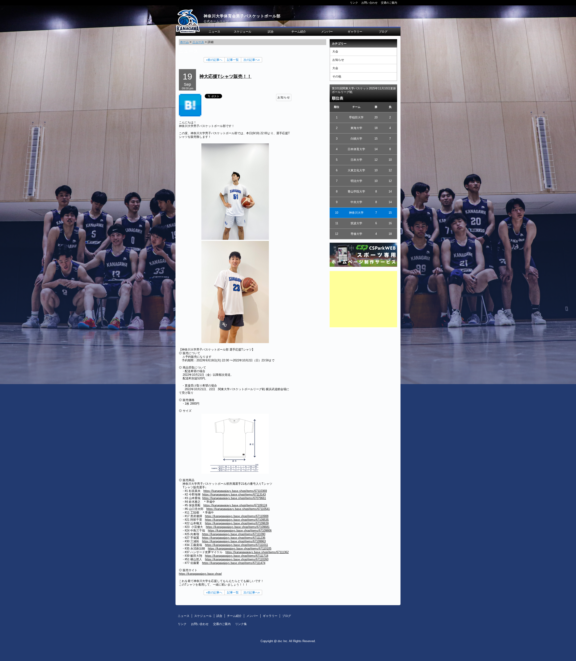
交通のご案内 (389, 2)
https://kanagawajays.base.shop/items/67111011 (236, 545)
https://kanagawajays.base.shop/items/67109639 (237, 523)
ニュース (214, 31)
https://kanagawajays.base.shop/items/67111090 (233, 534)
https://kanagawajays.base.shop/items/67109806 (240, 530)
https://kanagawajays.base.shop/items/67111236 (233, 537)
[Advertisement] (363, 299)
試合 (271, 31)
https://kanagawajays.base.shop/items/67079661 (234, 498)
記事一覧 (233, 59)
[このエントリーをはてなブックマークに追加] (190, 115)
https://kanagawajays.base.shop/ (200, 573)
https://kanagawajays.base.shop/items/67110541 (238, 509)
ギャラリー (355, 31)
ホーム (184, 42)
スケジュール (242, 31)
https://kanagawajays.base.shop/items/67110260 (236, 559)
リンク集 (241, 624)
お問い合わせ (369, 2)
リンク (354, 2)
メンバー (327, 31)
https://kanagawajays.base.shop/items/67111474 (233, 563)
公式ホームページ (216, 21)
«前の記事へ (214, 59)
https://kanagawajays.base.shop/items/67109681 (238, 527)
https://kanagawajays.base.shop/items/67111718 (236, 555)
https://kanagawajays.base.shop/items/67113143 (234, 494)
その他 (336, 76)
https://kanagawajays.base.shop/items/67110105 (239, 548)
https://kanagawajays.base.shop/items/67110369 (235, 491)
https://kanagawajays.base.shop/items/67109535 (237, 519)
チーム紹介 (298, 31)
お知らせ (338, 59)
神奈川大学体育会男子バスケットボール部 (242, 16)
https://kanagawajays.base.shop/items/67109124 (235, 505)
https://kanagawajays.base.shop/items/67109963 (234, 541)
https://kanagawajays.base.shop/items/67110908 (236, 516)
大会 (335, 51)
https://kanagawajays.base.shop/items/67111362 (257, 552)
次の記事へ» (251, 59)
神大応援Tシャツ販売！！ (225, 76)
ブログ (383, 31)
